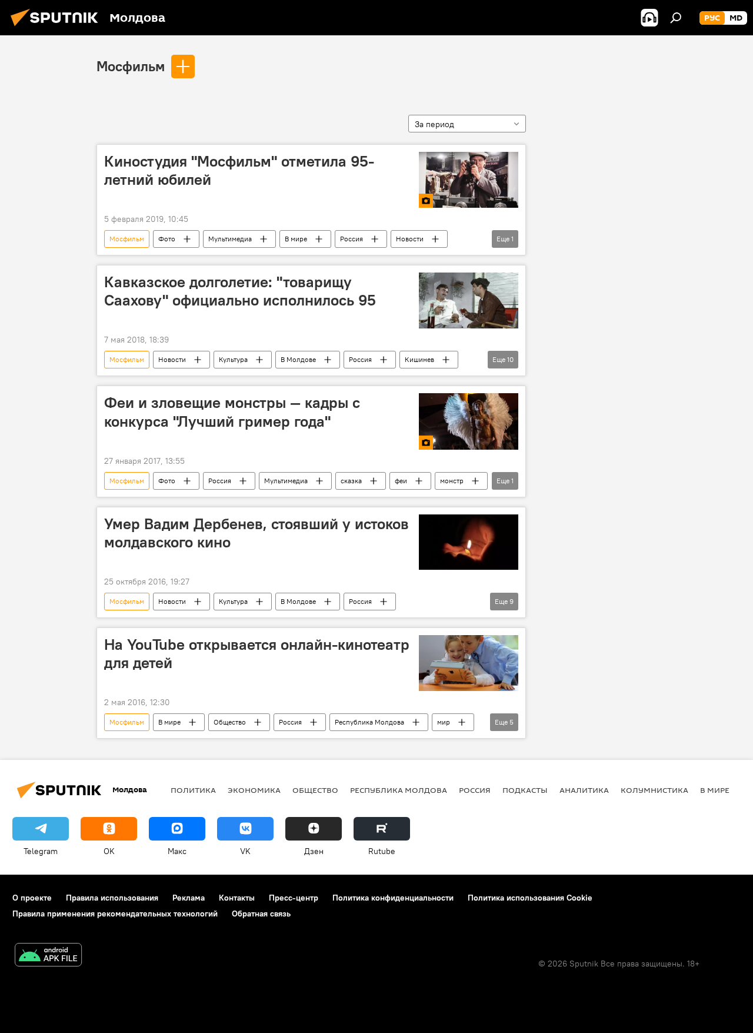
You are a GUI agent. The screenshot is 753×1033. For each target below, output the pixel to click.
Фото (166, 238)
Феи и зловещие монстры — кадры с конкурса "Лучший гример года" (232, 411)
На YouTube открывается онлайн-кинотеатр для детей (256, 653)
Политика (193, 790)
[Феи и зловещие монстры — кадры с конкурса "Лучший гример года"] (468, 421)
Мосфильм (130, 66)
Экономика (254, 790)
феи (401, 480)
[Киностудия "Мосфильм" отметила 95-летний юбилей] (468, 180)
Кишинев (419, 359)
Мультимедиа (230, 238)
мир (443, 722)
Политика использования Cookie (530, 897)
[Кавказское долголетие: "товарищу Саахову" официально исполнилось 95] (468, 300)
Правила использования (112, 897)
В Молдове (298, 359)
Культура (233, 359)
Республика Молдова (369, 722)
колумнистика (654, 790)
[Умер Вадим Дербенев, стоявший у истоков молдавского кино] (468, 542)
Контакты (237, 897)
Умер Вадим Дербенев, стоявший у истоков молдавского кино (256, 533)
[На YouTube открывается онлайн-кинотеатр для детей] (468, 663)
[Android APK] (48, 956)
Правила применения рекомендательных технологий (115, 913)
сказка (351, 480)
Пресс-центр (293, 897)
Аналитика (584, 790)
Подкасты (525, 790)
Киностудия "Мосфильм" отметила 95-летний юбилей (239, 170)
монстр (452, 480)
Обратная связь (261, 913)
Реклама (188, 897)
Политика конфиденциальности (393, 897)
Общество (230, 722)
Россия (351, 238)
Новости (410, 238)
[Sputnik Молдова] (57, 27)
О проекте (32, 897)
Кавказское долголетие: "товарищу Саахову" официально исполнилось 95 (240, 291)
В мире (296, 238)
